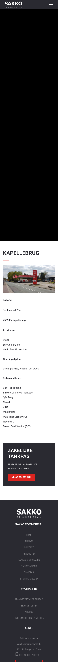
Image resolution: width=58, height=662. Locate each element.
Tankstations (29, 566)
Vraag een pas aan (21, 477)
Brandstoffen (29, 605)
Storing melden (29, 578)
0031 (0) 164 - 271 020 (29, 655)
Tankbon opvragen (29, 559)
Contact (29, 547)
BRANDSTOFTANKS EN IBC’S (29, 599)
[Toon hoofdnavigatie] (51, 4)
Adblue (29, 611)
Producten (29, 553)
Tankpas (29, 572)
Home (29, 535)
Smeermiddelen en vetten (29, 618)
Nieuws (29, 541)
